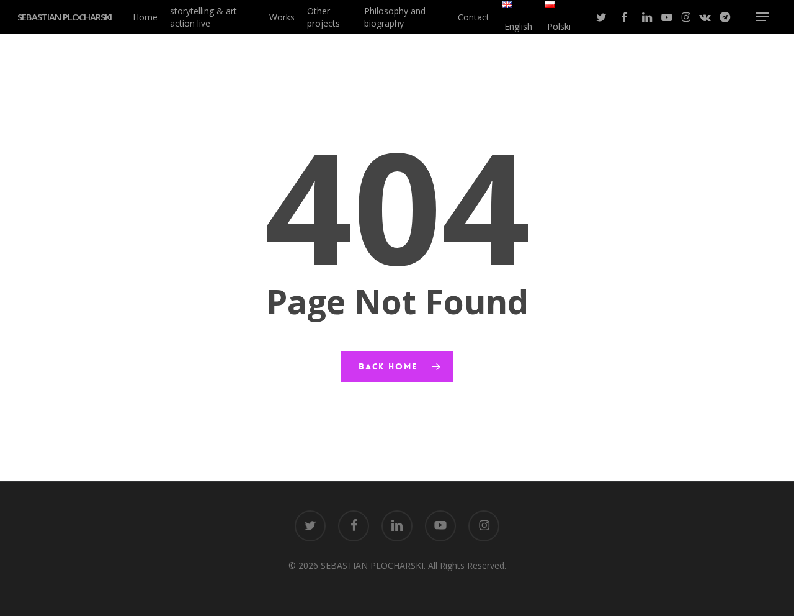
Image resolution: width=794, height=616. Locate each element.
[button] (762, 17)
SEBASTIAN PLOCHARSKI (64, 17)
